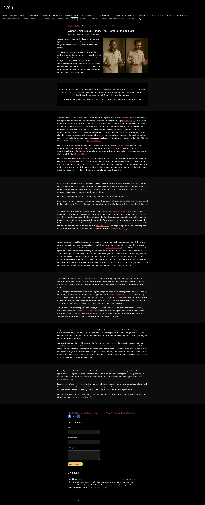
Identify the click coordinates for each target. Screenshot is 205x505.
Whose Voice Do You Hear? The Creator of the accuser (102, 26)
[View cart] (140, 19)
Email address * (73, 437)
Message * (71, 448)
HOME (70, 26)
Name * (70, 427)
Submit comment (75, 464)
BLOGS (77, 26)
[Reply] (134, 479)
